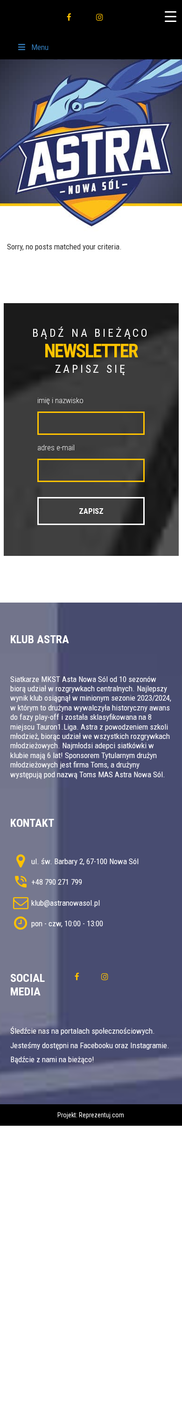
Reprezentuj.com (101, 1115)
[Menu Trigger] (170, 16)
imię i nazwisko (60, 400)
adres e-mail (56, 447)
